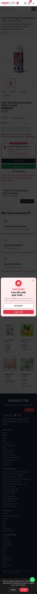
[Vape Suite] (10, 3)
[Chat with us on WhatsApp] (32, 579)
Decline (13, 590)
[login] (25, 3)
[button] (33, 3)
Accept (23, 590)
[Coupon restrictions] (24, 295)
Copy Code (18, 312)
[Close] (33, 280)
